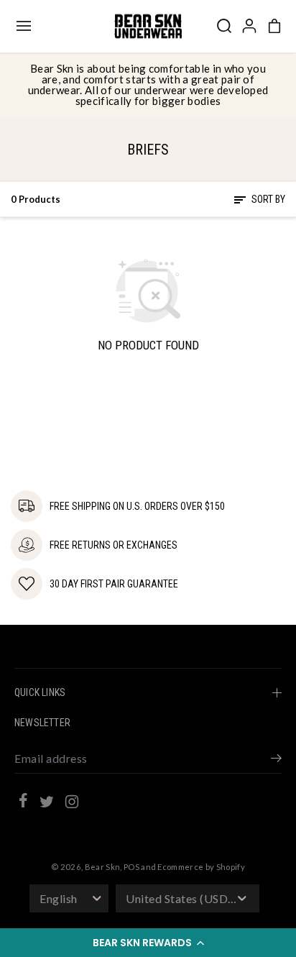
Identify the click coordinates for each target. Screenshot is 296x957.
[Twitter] (47, 804)
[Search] (224, 26)
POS (131, 866)
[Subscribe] (276, 760)
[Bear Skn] (148, 26)
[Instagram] (72, 804)
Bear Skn (103, 866)
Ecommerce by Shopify (201, 866)
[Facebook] (23, 802)
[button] (148, 942)
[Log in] (249, 26)
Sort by (267, 199)
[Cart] (274, 26)
